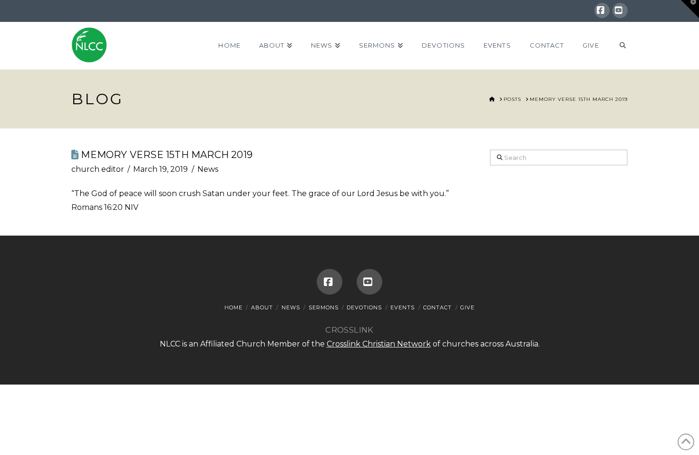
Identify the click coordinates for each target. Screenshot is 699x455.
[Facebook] (602, 10)
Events (402, 307)
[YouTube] (620, 10)
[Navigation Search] (618, 45)
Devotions (364, 307)
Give (467, 307)
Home (233, 307)
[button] (690, 9)
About (262, 307)
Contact (437, 307)
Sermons (324, 307)
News (207, 169)
